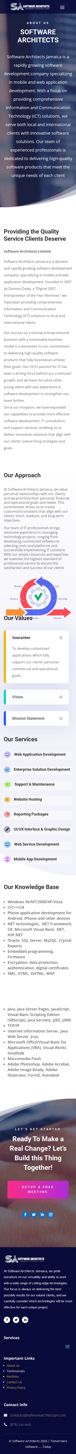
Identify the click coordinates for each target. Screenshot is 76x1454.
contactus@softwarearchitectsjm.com (38, 1415)
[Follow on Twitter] (33, 1214)
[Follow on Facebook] (25, 1214)
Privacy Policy (16, 1388)
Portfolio (13, 1377)
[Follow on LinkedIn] (42, 1214)
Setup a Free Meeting (38, 1189)
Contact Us (14, 1382)
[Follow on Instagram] (50, 1214)
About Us (13, 1366)
